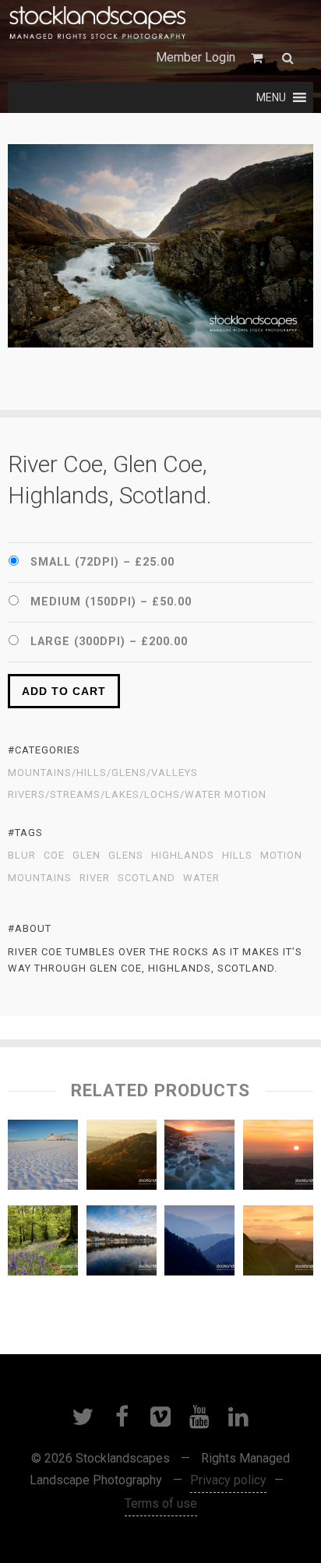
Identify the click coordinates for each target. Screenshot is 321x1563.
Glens (125, 855)
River (94, 878)
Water (201, 878)
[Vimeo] (160, 1416)
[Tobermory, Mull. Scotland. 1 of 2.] (121, 1244)
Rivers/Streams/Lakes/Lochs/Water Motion (137, 794)
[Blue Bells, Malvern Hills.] (43, 1244)
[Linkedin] (238, 1416)
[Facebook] (121, 1416)
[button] (271, 97)
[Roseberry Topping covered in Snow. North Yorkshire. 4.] (43, 1159)
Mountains (40, 878)
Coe (54, 855)
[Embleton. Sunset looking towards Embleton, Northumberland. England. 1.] (199, 1159)
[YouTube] (199, 1416)
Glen (86, 855)
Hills (237, 855)
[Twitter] (82, 1416)
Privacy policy (228, 1480)
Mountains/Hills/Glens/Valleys (103, 772)
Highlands (182, 855)
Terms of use (161, 1503)
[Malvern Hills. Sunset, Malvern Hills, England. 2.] (278, 1159)
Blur (22, 855)
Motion (281, 855)
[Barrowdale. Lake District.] (199, 1244)
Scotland (146, 878)
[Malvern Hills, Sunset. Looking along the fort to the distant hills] (278, 1244)
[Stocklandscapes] (98, 23)
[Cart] (258, 58)
